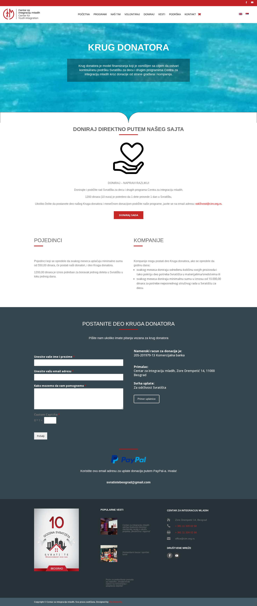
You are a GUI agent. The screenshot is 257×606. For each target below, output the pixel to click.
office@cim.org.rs (185, 538)
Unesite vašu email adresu (54, 371)
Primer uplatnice (147, 398)
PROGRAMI (100, 14)
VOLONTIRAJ (132, 14)
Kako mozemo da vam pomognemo (60, 386)
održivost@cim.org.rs (208, 203)
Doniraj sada (128, 215)
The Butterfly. (115, 602)
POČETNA (84, 14)
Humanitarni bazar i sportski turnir (136, 553)
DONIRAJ (149, 14)
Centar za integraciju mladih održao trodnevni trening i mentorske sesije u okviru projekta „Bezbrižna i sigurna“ (137, 528)
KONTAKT (190, 14)
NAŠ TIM (116, 14)
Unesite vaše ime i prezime (54, 357)
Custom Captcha (47, 414)
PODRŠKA (175, 14)
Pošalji (40, 436)
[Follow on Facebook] (246, 2)
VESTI (161, 14)
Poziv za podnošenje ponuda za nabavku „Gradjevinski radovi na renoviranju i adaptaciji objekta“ (120, 582)
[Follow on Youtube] (252, 2)
